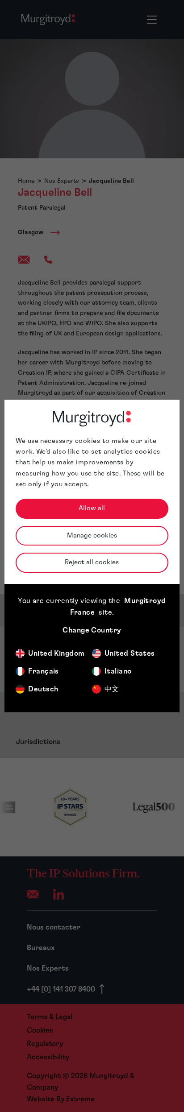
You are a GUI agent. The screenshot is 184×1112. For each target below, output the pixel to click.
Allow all (92, 508)
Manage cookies (92, 535)
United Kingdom (56, 653)
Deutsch (43, 689)
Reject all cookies (92, 562)
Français (43, 671)
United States (130, 653)
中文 (112, 689)
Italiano (118, 671)
